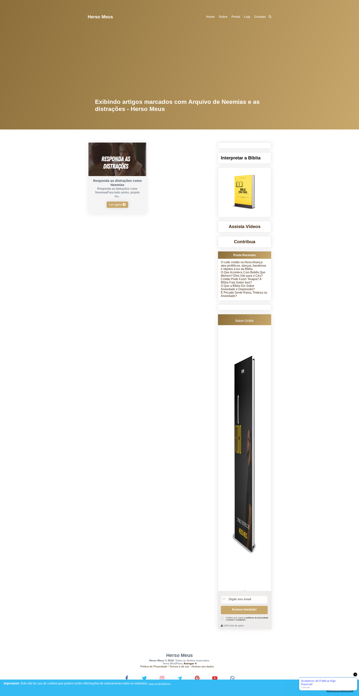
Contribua (244, 241)
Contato (260, 16)
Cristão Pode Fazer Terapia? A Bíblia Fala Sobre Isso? (241, 280)
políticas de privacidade (257, 618)
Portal (235, 16)
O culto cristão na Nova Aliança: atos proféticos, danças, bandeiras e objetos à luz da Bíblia (243, 266)
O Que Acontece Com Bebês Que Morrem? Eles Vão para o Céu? (243, 274)
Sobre (223, 16)
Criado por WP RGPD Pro (159, 684)
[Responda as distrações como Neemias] (117, 175)
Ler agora (116, 204)
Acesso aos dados (203, 666)
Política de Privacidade (153, 666)
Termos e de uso (179, 666)
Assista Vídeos (244, 226)
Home (210, 16)
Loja (247, 16)
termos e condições (236, 620)
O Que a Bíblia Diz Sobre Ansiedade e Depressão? (238, 287)
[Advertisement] (179, 62)
